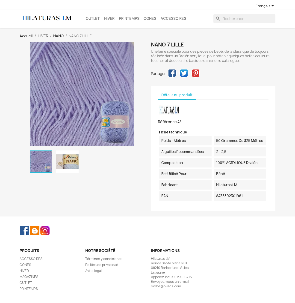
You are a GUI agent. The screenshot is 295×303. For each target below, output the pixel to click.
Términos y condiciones (104, 259)
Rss (34, 230)
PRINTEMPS (129, 18)
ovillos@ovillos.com (166, 286)
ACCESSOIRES (173, 18)
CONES (150, 18)
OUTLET (93, 18)
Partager (172, 73)
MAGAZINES (29, 276)
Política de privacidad (101, 265)
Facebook (24, 230)
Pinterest (195, 73)
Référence (167, 121)
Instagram (45, 230)
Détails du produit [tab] (177, 94)
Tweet (184, 73)
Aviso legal (93, 270)
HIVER (109, 18)
